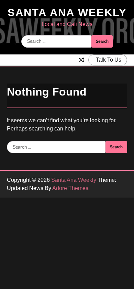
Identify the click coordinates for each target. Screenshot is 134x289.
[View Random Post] (81, 60)
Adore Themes (70, 188)
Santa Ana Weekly (67, 12)
